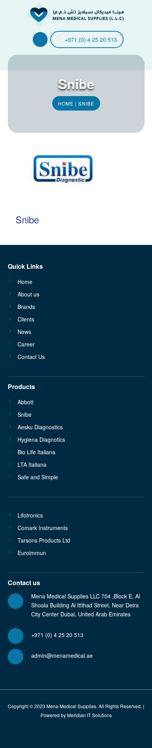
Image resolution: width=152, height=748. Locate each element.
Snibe (25, 414)
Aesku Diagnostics (40, 427)
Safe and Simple (38, 477)
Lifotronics (30, 515)
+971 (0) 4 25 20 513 (91, 39)
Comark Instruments (43, 528)
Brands (26, 307)
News (24, 332)
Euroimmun (32, 553)
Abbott (26, 402)
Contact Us (31, 357)
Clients (26, 319)
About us (28, 294)
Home (66, 103)
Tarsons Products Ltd (44, 540)
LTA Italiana (32, 464)
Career (26, 344)
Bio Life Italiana (36, 452)
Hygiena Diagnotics (41, 439)
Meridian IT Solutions (89, 715)
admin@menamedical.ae (62, 655)
